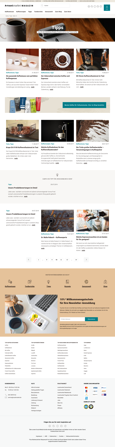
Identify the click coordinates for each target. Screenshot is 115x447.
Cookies (61, 436)
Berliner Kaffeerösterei (36, 368)
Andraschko (34, 355)
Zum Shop (58, 11)
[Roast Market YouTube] (94, 6)
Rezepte (67, 286)
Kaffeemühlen (61, 363)
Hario (85, 368)
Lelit (85, 373)
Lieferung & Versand (36, 400)
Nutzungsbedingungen (65, 328)
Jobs (59, 400)
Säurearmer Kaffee (9, 358)
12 (67, 259)
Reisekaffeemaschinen (63, 373)
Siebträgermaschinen (63, 350)
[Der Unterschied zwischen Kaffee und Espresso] (57, 59)
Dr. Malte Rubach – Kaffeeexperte (54, 237)
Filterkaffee (7, 365)
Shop (107, 9)
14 (76, 259)
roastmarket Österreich (64, 390)
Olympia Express (88, 360)
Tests (78, 72)
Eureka (85, 363)
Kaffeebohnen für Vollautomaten (13, 368)
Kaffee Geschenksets (10, 373)
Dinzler (32, 347)
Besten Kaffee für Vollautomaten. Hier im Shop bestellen (84, 105)
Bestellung (34, 395)
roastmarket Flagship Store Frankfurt (68, 395)
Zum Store (67, 11)
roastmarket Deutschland (64, 387)
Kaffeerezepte (21, 11)
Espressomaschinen (62, 347)
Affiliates (60, 408)
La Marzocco (87, 347)
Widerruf (33, 408)
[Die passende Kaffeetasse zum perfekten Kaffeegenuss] (22, 59)
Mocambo (33, 358)
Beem (85, 350)
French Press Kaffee (10, 371)
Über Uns (60, 403)
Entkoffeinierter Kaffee (10, 355)
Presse (59, 405)
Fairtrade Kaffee (9, 353)
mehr (32, 87)
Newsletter (60, 397)
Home (7, 16)
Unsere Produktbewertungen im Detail (22, 188)
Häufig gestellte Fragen (37, 390)
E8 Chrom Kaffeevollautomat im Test (90, 76)
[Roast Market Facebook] (97, 6)
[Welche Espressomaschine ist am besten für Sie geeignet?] (92, 220)
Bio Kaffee (7, 350)
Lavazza (33, 365)
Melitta (85, 358)
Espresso (7, 360)
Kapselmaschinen (62, 371)
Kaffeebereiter (61, 365)
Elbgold (33, 350)
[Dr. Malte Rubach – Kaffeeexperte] (57, 221)
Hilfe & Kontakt (35, 387)
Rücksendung (35, 405)
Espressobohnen (9, 363)
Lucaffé (33, 353)
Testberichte (38, 11)
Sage (85, 345)
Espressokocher (61, 358)
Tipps (30, 11)
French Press (61, 360)
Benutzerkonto (35, 392)
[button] (42, 5)
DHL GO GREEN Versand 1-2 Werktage (31, 1)
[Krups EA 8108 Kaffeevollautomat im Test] (22, 131)
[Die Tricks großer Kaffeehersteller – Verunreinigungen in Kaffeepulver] (92, 131)
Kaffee (6, 345)
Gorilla (32, 345)
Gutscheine (34, 397)
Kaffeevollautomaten (63, 353)
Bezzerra (86, 365)
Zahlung (33, 403)
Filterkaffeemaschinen (63, 355)
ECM (85, 355)
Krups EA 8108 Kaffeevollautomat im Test (22, 147)
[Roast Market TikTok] (91, 6)
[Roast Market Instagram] (88, 6)
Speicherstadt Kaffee (36, 371)
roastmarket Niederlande (64, 392)
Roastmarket (62, 383)
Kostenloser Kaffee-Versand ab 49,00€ (53, 1)
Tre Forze (33, 363)
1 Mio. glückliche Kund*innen (86, 1)
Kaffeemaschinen (62, 345)
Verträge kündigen (36, 410)
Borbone (33, 360)
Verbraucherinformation (72, 436)
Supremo (33, 373)
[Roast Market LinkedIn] (100, 6)
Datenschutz (83, 324)
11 (61, 259)
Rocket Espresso (88, 353)
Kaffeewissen (9, 11)
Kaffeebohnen (8, 347)
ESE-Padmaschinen (62, 368)
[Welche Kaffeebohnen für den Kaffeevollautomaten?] (57, 131)
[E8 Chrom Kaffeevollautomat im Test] (92, 59)
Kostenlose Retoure (71, 1)
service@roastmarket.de (14, 397)
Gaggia (85, 371)
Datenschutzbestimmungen (97, 326)
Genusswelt (49, 11)
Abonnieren (91, 319)
